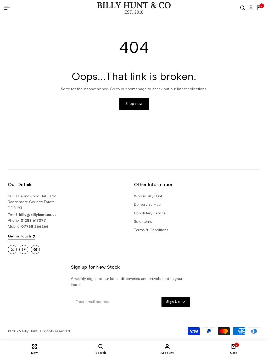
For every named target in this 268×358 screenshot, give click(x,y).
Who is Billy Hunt (148, 196)
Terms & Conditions (151, 230)
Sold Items (143, 221)
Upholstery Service (150, 213)
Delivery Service (147, 204)
